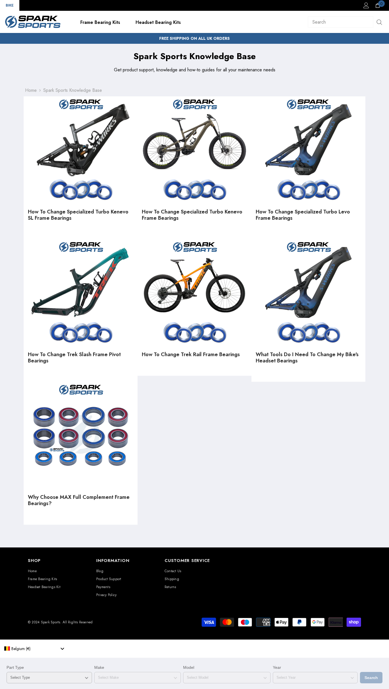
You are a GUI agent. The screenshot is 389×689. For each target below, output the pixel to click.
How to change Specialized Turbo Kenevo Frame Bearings (192, 215)
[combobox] (34, 648)
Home (31, 90)
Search (371, 677)
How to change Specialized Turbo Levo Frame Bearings (303, 215)
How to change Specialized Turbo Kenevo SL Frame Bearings (78, 215)
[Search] (346, 22)
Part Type (15, 667)
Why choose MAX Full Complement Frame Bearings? (79, 500)
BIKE (10, 5)
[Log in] (366, 5)
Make (99, 667)
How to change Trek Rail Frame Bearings (191, 355)
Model (188, 667)
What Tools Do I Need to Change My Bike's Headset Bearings (307, 358)
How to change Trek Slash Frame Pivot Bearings (74, 358)
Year (277, 667)
